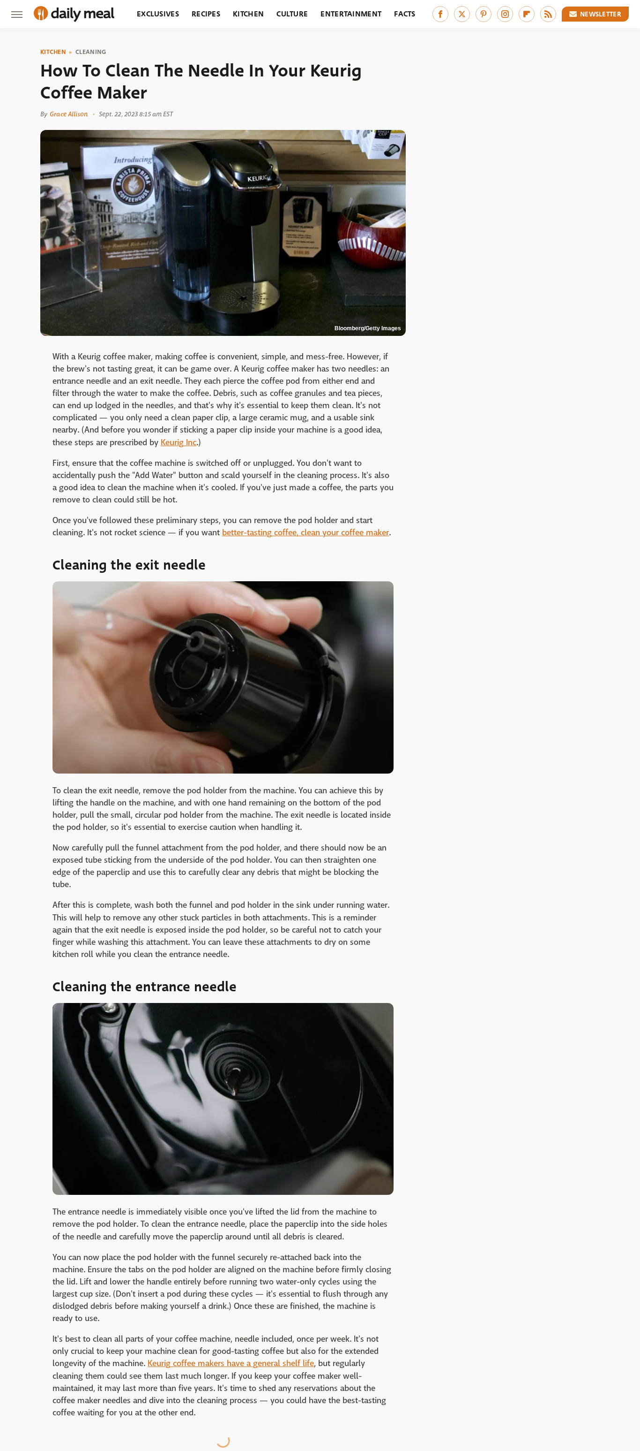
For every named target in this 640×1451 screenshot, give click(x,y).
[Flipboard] (527, 14)
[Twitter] (462, 14)
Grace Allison (69, 114)
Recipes (206, 13)
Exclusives (158, 13)
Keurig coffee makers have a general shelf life (231, 1363)
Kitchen (248, 13)
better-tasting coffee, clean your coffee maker (305, 532)
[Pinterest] (483, 14)
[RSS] (548, 14)
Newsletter (600, 14)
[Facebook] (440, 14)
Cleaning (90, 52)
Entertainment (350, 13)
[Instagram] (505, 14)
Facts (405, 13)
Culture (292, 13)
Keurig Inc (178, 442)
